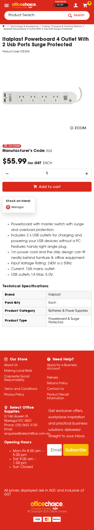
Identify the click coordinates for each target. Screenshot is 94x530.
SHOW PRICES (60, 2)
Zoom (80, 128)
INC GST (60, 5)
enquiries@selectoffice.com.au (27, 433)
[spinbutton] (47, 173)
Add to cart (49, 187)
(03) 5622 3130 (26, 425)
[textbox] (34, 15)
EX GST (54, 5)
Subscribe (75, 449)
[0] (85, 6)
